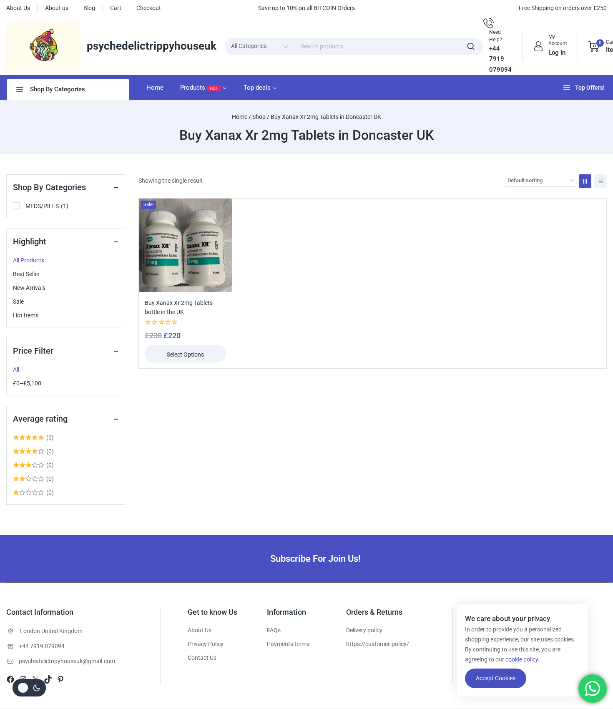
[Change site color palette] (29, 687)
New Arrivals (29, 287)
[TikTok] (48, 679)
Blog (89, 8)
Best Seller (26, 274)
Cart (115, 8)
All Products (28, 260)
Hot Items (25, 315)
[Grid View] (585, 181)
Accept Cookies (495, 678)
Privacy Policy (206, 644)
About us (56, 8)
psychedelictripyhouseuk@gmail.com (67, 661)
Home (154, 87)
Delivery (356, 630)
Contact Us (202, 657)
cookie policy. (522, 659)
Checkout (148, 8)
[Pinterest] (60, 679)
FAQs (274, 630)
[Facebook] (10, 679)
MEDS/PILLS (46, 206)
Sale (18, 301)
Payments (280, 644)
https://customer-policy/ (377, 644)
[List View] (600, 181)
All (16, 369)
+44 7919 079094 (42, 646)
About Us (18, 8)
